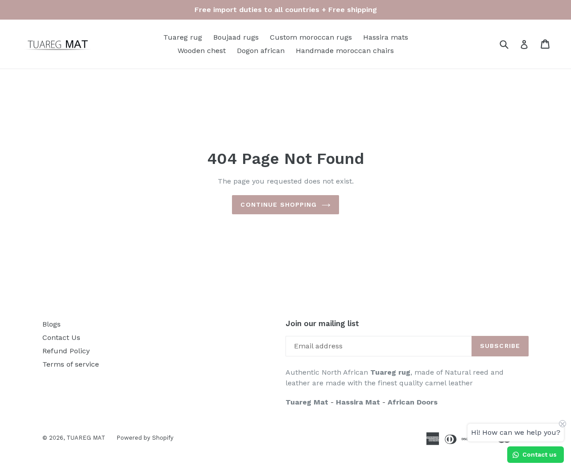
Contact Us (61, 337)
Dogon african (261, 50)
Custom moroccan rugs (311, 37)
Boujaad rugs (236, 37)
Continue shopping (278, 204)
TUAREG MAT (85, 437)
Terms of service (70, 364)
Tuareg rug (182, 37)
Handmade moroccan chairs (345, 50)
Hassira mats (385, 37)
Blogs (51, 324)
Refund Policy (66, 351)
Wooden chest (202, 50)
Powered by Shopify (145, 437)
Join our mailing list (322, 323)
